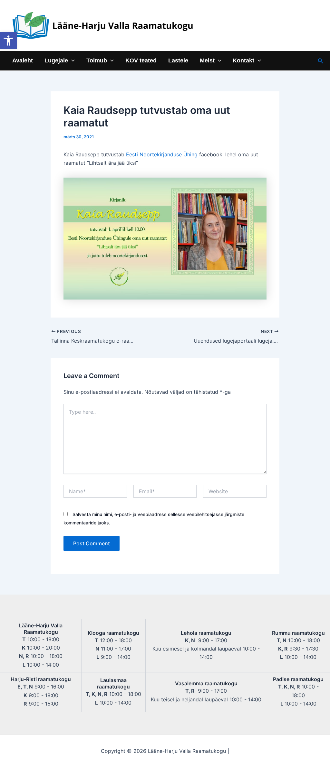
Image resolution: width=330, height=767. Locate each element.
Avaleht (22, 60)
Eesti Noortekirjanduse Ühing (162, 154)
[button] (8, 40)
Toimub (96, 60)
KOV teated (141, 60)
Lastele (178, 60)
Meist (207, 60)
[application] (71, 60)
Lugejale (56, 60)
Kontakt (243, 60)
